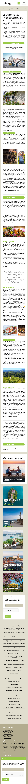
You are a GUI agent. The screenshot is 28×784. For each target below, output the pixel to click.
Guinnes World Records (16, 109)
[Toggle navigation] (19, 3)
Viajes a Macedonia (8, 735)
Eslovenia (22, 20)
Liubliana (7, 432)
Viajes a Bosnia (7, 734)
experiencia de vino (8, 207)
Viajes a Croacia (8, 730)
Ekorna (5, 9)
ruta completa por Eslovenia (14, 406)
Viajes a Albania (8, 736)
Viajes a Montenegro (9, 732)
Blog (9, 9)
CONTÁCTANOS (14, 43)
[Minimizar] (24, 759)
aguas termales (9, 181)
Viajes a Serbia (7, 738)
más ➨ (4, 752)
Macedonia (15, 301)
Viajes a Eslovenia (8, 731)
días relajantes (18, 319)
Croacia (5, 246)
